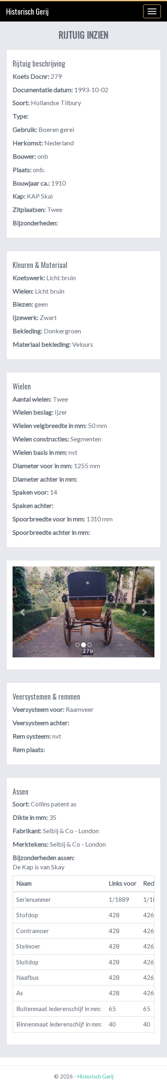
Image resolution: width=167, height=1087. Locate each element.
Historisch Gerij (27, 11)
